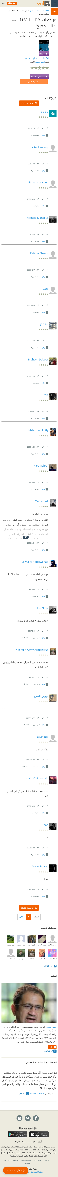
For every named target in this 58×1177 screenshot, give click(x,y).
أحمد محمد (11, 945)
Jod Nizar (42, 608)
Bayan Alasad (42, 945)
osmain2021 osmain (35, 778)
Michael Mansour (36, 1093)
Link (37, 127)
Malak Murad (40, 866)
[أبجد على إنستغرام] (19, 1118)
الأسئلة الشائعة (26, 1160)
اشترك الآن (33, 82)
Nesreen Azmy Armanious (32, 649)
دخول (3, 3)
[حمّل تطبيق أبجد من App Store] (39, 1134)
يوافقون (36, 638)
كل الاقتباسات (20, 1093)
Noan (44, 825)
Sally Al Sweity (32, 945)
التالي (21, 916)
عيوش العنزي (40, 696)
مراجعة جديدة (27, 103)
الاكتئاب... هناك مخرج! (39, 10)
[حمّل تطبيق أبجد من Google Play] (17, 1134)
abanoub (42, 736)
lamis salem (52, 958)
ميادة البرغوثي (42, 958)
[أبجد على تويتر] (27, 1118)
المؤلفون (27, 1163)
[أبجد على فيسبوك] (36, 1118)
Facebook (47, 127)
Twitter (42, 127)
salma (12, 958)
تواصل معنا (38, 1160)
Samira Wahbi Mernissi (21, 945)
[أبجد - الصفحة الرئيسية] (39, 3)
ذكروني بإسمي (21, 958)
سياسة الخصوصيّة (37, 1171)
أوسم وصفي (40, 62)
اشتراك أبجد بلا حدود (11, 1160)
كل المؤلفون (48, 1051)
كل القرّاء (48, 965)
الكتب (47, 1160)
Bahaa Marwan (52, 945)
